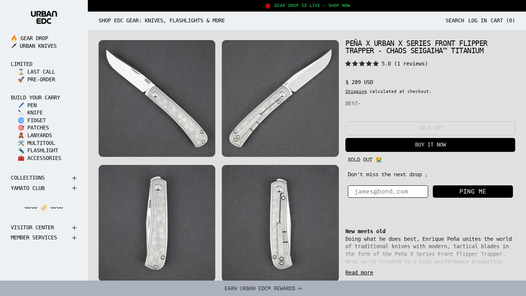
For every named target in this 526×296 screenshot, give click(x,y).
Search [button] (455, 20)
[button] (263, 288)
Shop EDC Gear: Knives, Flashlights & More (162, 20)
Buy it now (430, 144)
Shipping (356, 91)
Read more (359, 272)
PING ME (472, 191)
